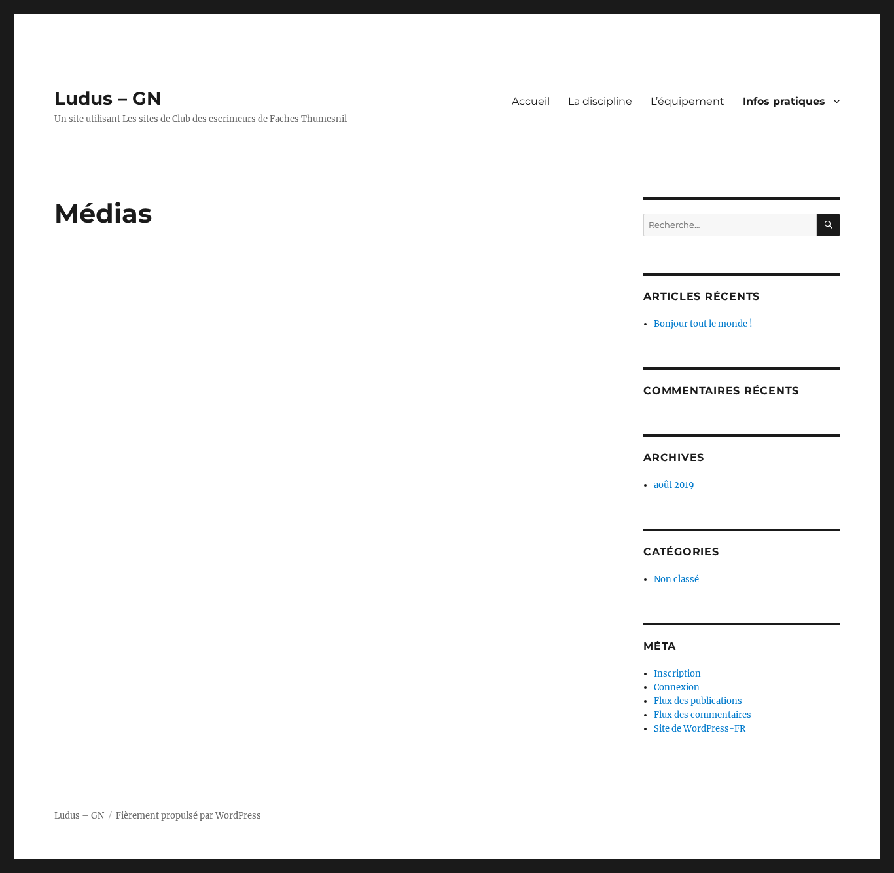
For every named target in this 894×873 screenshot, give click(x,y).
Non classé (676, 579)
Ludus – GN (108, 98)
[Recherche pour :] (730, 225)
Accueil (531, 101)
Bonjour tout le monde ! (703, 323)
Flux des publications (698, 701)
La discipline (600, 101)
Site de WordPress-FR (699, 728)
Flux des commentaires (702, 714)
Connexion (677, 687)
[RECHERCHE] (828, 225)
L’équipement (687, 101)
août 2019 (674, 485)
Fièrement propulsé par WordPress (188, 815)
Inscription (677, 673)
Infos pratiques (784, 101)
